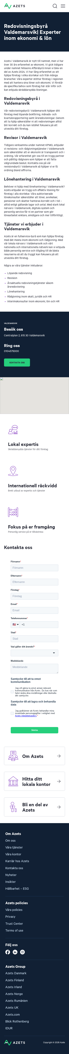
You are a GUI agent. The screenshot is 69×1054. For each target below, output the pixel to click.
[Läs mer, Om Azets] (59, 756)
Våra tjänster (14, 847)
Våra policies (13, 910)
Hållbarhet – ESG (17, 889)
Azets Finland (14, 980)
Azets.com (12, 1014)
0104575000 (11, 351)
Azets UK (11, 1007)
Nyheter (11, 875)
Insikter (10, 882)
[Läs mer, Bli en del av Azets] (59, 807)
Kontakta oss (17, 362)
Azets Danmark (15, 973)
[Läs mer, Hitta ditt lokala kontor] (59, 781)
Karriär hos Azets (17, 861)
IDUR (9, 1028)
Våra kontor (13, 854)
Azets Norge (14, 994)
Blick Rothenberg (17, 1021)
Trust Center (14, 924)
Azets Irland (13, 987)
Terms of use (14, 930)
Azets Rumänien (16, 1001)
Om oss (10, 840)
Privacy (10, 917)
